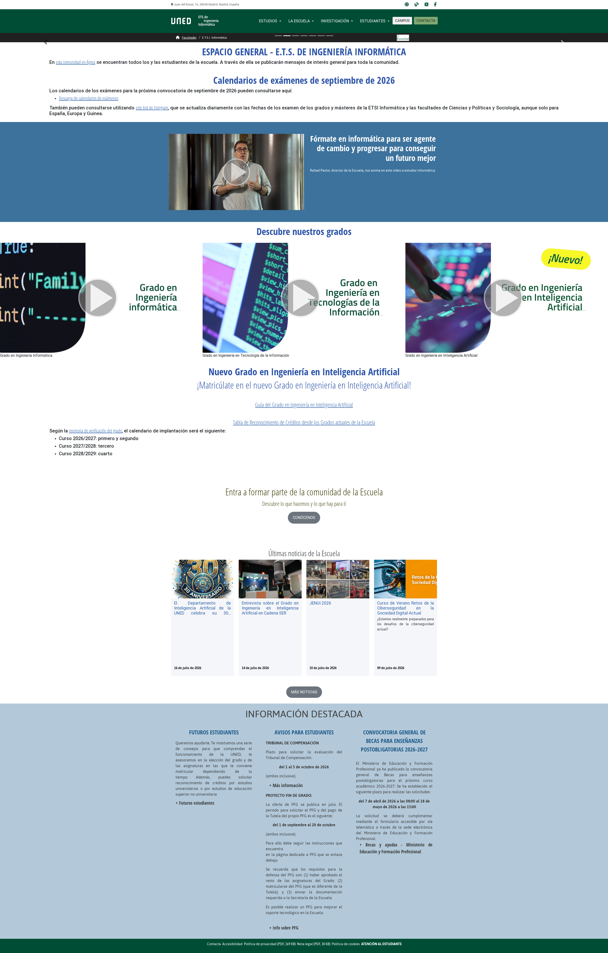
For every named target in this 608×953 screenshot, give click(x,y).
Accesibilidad (232, 944)
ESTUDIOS (268, 21)
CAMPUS (402, 21)
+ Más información (286, 785)
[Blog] (417, 4)
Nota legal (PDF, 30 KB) (313, 944)
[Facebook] (435, 4)
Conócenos (304, 517)
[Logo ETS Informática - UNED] (195, 21)
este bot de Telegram (152, 107)
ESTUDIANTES (372, 21)
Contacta (214, 944)
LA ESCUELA (299, 21)
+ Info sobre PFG (283, 928)
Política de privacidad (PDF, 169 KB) (270, 944)
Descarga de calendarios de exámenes (88, 98)
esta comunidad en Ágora (75, 62)
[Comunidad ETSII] (407, 4)
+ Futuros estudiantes (195, 803)
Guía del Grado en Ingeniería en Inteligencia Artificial (304, 404)
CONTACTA (426, 21)
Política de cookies (346, 944)
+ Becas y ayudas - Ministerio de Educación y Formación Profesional (396, 848)
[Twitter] (426, 4)
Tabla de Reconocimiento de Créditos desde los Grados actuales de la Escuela (304, 422)
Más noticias (304, 692)
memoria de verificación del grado (95, 430)
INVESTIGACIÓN (335, 21)
